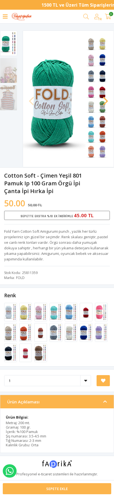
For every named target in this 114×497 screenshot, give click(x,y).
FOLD (20, 277)
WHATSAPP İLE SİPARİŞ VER (10, 471)
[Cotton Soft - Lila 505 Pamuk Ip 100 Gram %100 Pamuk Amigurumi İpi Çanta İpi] (101, 332)
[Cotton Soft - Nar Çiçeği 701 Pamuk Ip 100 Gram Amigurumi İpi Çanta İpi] (26, 352)
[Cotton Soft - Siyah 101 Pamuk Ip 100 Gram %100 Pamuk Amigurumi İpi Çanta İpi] (11, 352)
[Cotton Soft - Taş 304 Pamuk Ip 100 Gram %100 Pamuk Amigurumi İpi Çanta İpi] (11, 332)
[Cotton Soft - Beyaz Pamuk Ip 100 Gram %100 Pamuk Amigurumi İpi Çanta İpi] (11, 311)
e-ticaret (45, 474)
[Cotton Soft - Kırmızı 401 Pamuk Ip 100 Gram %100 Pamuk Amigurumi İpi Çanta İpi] (86, 311)
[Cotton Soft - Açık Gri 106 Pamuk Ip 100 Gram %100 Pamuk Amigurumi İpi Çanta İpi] (56, 332)
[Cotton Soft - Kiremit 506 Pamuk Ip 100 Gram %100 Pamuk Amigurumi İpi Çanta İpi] (41, 332)
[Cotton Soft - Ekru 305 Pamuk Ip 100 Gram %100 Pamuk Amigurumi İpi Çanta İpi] (71, 332)
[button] (105, 98)
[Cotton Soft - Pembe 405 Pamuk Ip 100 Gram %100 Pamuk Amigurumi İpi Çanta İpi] (101, 311)
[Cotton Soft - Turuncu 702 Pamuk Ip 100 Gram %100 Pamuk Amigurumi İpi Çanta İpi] (26, 332)
